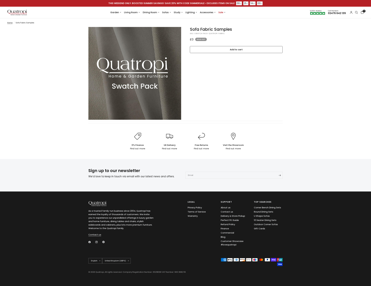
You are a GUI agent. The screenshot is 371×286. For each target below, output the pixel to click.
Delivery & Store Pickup (233, 215)
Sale (220, 12)
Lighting (190, 12)
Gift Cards (259, 228)
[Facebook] (91, 242)
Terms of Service (197, 211)
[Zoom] (175, 33)
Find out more (137, 148)
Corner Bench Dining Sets (267, 207)
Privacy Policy (195, 207)
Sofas (165, 12)
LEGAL (191, 202)
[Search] (356, 12)
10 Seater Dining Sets (265, 220)
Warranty (193, 215)
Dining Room (150, 12)
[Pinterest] (105, 242)
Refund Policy (228, 224)
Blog (223, 236)
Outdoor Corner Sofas (266, 224)
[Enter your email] (280, 175)
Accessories (206, 12)
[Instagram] (98, 242)
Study (177, 12)
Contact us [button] (94, 234)
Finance (225, 228)
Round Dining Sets (263, 211)
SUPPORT (226, 202)
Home (9, 22)
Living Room (131, 12)
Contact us (227, 211)
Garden (114, 12)
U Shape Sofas (262, 215)
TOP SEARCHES (263, 202)
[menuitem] (116, 12)
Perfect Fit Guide (230, 220)
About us (225, 207)
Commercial (227, 232)
